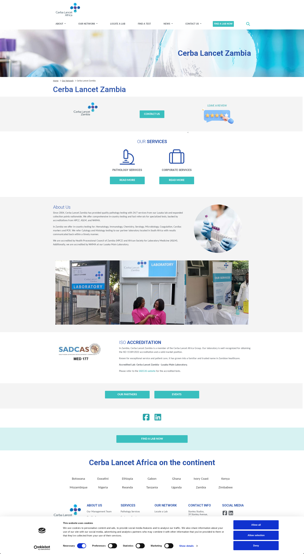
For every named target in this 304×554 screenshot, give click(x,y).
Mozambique (78, 487)
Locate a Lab (117, 24)
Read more (127, 180)
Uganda (176, 487)
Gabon (152, 478)
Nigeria (103, 487)
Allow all (256, 524)
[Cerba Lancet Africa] (67, 9)
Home (55, 81)
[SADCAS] (79, 353)
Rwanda (127, 487)
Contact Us (192, 24)
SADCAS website (147, 371)
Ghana (176, 478)
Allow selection (256, 535)
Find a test (144, 24)
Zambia (201, 487)
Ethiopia (127, 478)
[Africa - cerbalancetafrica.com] (67, 511)
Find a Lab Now (223, 24)
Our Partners (127, 394)
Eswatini (103, 478)
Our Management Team (99, 511)
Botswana (78, 478)
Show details (186, 545)
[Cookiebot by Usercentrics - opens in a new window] (42, 547)
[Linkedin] (158, 418)
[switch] (112, 545)
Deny (256, 545)
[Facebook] (146, 418)
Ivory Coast (201, 478)
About (60, 24)
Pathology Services (130, 511)
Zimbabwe (225, 487)
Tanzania (152, 487)
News (167, 24)
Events (176, 394)
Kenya (225, 478)
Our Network (87, 24)
